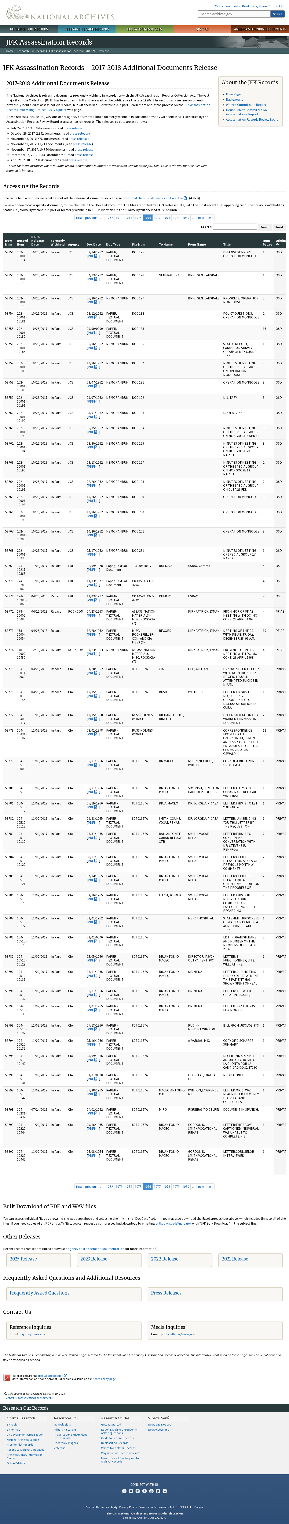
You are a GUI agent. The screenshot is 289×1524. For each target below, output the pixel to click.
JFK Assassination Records (65, 51)
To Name (166, 244)
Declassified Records (114, 1443)
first (79, 218)
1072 (109, 218)
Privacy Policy (128, 1507)
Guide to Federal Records (117, 1438)
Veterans (59, 1448)
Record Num (22, 242)
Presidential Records (20, 1444)
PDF (91, 256)
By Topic (12, 1424)
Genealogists (62, 1424)
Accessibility (109, 1507)
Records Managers (66, 1443)
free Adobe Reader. (51, 1376)
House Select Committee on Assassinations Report (246, 112)
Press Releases (166, 1293)
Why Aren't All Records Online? (120, 1453)
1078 (166, 218)
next (201, 218)
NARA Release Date (37, 241)
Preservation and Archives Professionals (70, 1436)
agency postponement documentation (96, 1249)
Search (277, 14)
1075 (138, 218)
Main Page (233, 94)
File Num (138, 244)
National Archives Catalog (23, 1440)
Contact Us (277, 6)
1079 (176, 218)
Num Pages (267, 242)
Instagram (137, 1491)
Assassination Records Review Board (252, 119)
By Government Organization (25, 1435)
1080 (185, 218)
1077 (157, 218)
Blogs (158, 1491)
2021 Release (235, 1259)
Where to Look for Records (118, 1448)
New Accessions (158, 1429)
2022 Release (164, 1259)
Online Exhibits (16, 1463)
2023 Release (93, 1259)
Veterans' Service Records (87, 29)
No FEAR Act (183, 1507)
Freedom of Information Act (156, 1507)
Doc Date (94, 244)
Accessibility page (104, 1379)
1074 (128, 218)
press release (73, 128)
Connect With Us (145, 1484)
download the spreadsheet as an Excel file (153, 198)
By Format (13, 1429)
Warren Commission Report (246, 104)
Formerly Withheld (58, 242)
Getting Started (111, 1424)
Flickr (164, 1491)
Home (10, 51)
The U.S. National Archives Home (60, 12)
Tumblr (144, 1491)
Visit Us (202, 29)
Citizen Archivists (227, 6)
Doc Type (113, 244)
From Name (197, 244)
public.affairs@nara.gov (178, 1334)
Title (227, 244)
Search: (206, 226)
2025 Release (23, 1259)
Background (234, 99)
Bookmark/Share (254, 6)
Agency (73, 244)
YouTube (151, 1491)
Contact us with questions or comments (28, 1398)
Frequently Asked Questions (40, 1293)
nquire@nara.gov (32, 1334)
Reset (279, 227)
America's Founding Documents (260, 29)
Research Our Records (29, 29)
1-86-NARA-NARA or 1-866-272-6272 (144, 1518)
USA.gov (198, 1507)
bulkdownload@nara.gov (173, 1223)
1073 (119, 218)
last (210, 218)
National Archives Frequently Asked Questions (119, 1431)
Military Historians (65, 1429)
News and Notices (159, 1424)
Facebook (124, 1491)
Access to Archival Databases (25, 1450)
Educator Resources (144, 29)
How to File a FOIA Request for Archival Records (120, 1459)
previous (91, 218)
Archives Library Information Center (25, 1456)
